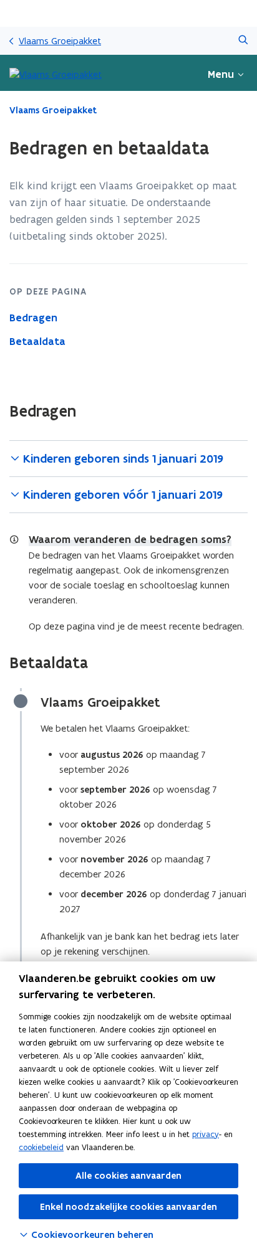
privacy (205, 1134)
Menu (221, 74)
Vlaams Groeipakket (60, 41)
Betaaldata (37, 341)
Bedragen (33, 317)
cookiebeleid (41, 1147)
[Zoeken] (243, 41)
